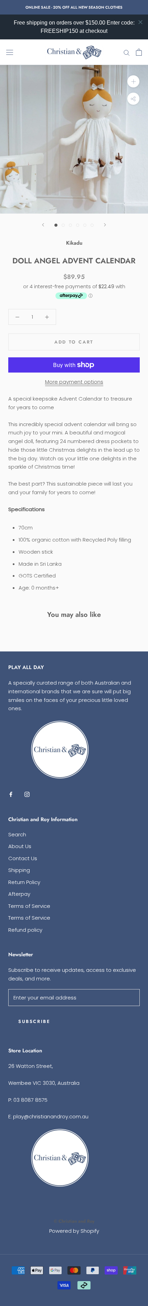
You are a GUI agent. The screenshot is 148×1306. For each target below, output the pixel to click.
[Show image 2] (63, 225)
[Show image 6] (92, 225)
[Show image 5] (84, 225)
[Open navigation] (9, 52)
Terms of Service (29, 906)
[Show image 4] (77, 225)
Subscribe (34, 1021)
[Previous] (43, 224)
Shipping (19, 870)
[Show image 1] (55, 225)
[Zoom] (133, 81)
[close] (140, 22)
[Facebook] (10, 794)
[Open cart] (139, 52)
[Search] (127, 52)
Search (17, 834)
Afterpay (19, 894)
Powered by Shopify (74, 1230)
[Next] (105, 224)
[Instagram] (27, 794)
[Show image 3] (70, 225)
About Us (19, 846)
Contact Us (22, 858)
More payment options (74, 381)
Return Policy (24, 882)
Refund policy (25, 929)
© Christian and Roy (74, 1221)
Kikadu (74, 243)
